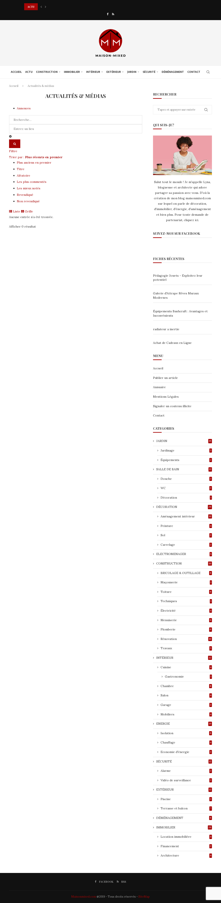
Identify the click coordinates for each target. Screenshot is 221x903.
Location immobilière (186, 837)
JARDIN (131, 72)
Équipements (186, 460)
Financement (186, 846)
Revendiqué (25, 195)
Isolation (186, 733)
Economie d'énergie (186, 752)
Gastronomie (188, 676)
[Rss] (113, 14)
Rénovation (186, 639)
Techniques (186, 601)
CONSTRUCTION (47, 72)
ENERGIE (183, 724)
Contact (158, 415)
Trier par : (35, 157)
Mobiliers (186, 714)
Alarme (186, 771)
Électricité (186, 611)
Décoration (186, 497)
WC (186, 488)
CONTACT (193, 72)
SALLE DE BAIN (183, 469)
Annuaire (159, 387)
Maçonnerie (186, 582)
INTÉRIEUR (93, 72)
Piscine (186, 799)
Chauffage (186, 742)
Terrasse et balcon (186, 808)
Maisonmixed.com (83, 896)
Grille (28, 211)
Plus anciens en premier (34, 162)
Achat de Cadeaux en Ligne (172, 343)
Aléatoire (23, 175)
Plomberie (186, 629)
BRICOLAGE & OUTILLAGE (186, 573)
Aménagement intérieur (186, 516)
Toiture (186, 592)
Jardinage (186, 450)
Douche (186, 479)
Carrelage (186, 545)
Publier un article (165, 378)
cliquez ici (191, 220)
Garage (186, 705)
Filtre (13, 151)
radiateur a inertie (166, 329)
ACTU (29, 72)
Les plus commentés (31, 182)
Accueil (13, 86)
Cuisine (186, 667)
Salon (186, 695)
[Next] (45, 6)
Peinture (186, 526)
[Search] (208, 72)
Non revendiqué (28, 201)
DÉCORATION (183, 507)
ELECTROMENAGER (183, 554)
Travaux (186, 648)
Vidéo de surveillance (186, 780)
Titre (20, 169)
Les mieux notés (28, 188)
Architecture (186, 855)
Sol (186, 535)
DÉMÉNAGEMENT (173, 72)
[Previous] (41, 6)
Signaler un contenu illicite (172, 406)
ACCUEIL (16, 72)
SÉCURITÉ (149, 72)
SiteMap (144, 896)
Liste (16, 211)
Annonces (24, 108)
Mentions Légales (166, 397)
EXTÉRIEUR (113, 72)
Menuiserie (186, 620)
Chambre (186, 686)
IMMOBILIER (72, 72)
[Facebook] (107, 14)
